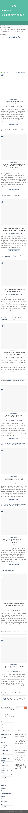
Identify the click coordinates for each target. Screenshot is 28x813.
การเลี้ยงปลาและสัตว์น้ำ (6, 775)
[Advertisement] (14, 55)
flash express (4, 737)
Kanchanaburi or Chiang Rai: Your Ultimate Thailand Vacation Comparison (14, 540)
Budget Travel (18, 443)
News (2, 753)
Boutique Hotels (18, 193)
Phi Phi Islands (14, 195)
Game (2, 740)
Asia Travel (17, 568)
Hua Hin (11, 505)
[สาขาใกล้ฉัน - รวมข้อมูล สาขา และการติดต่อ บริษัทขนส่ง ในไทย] (14, 37)
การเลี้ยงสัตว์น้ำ (4, 777)
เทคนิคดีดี (3, 806)
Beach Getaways (18, 504)
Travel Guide (16, 130)
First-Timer (22, 380)
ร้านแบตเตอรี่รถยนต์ (6, 793)
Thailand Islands (4, 633)
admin (20, 106)
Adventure (17, 380)
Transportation (10, 130)
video (2, 768)
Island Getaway (7, 195)
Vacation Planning (11, 570)
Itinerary (20, 692)
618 (20, 698)
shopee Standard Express (5, 759)
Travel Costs (17, 444)
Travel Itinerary (12, 319)
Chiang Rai (17, 317)
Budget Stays (6, 505)
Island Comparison (18, 631)
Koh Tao (10, 256)
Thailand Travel (4, 130)
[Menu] (2, 37)
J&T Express (4, 745)
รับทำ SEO (3, 788)
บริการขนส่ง (4, 783)
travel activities (4, 762)
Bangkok (17, 129)
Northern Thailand (4, 444)
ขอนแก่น (3, 780)
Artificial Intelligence (6, 734)
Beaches (17, 692)
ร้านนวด (3, 791)
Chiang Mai (21, 129)
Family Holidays (18, 255)
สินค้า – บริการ (4, 801)
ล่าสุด (2, 798)
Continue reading (14, 124)
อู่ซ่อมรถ (3, 804)
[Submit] (25, 708)
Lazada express (5, 750)
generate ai (3, 742)
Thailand (18, 195)
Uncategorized (13, 99)
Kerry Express (4, 747)
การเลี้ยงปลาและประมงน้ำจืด (6, 771)
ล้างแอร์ (3, 796)
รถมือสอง (3, 785)
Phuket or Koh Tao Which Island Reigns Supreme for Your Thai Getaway (14, 605)
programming (4, 755)
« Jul (2, 727)
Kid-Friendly (6, 256)
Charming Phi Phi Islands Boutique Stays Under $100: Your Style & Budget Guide (14, 165)
